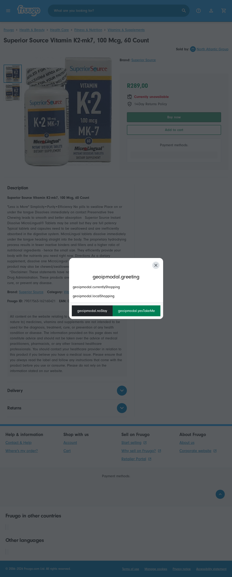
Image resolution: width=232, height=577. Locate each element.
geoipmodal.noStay (92, 311)
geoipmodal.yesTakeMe (136, 311)
